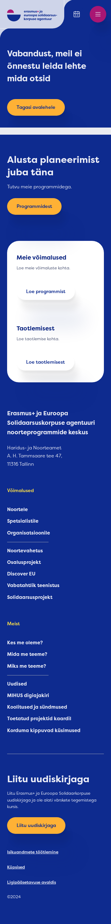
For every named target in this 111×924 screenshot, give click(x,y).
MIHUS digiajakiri (28, 695)
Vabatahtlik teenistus (33, 585)
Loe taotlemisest (45, 362)
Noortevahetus (25, 551)
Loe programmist (45, 291)
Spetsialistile (22, 521)
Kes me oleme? (25, 642)
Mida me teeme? (27, 654)
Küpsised (16, 867)
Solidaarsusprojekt (29, 597)
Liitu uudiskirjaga (36, 825)
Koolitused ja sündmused (37, 707)
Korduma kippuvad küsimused (44, 730)
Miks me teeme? (26, 666)
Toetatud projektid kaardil (39, 718)
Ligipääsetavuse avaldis (31, 882)
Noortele (17, 509)
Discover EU (21, 574)
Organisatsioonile (28, 533)
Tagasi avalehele (36, 107)
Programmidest (34, 206)
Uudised (17, 684)
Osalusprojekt (24, 562)
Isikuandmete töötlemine (32, 852)
